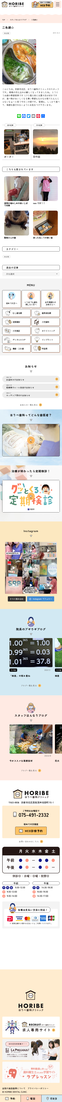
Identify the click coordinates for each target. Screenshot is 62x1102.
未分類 (6, 33)
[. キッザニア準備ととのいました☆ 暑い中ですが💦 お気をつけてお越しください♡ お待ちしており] (13, 568)
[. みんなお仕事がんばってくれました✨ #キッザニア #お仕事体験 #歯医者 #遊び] (48, 550)
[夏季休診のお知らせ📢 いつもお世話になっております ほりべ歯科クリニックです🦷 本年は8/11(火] (48, 568)
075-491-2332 (34, 814)
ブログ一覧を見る (29, 685)
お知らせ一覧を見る (29, 404)
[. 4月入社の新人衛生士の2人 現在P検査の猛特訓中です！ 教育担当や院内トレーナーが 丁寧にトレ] (48, 585)
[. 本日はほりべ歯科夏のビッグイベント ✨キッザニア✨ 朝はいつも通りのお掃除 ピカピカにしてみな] (31, 568)
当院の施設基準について (13, 1088)
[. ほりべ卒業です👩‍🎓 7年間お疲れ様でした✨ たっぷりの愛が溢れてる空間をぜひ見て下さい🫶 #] (13, 550)
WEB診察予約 (34, 831)
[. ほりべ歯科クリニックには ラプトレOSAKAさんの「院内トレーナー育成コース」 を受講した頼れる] (13, 585)
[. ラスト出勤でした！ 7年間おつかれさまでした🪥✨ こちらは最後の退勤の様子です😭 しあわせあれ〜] (31, 550)
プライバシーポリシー (38, 1088)
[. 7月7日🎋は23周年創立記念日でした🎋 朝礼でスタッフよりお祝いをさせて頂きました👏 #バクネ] (31, 585)
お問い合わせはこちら (29, 841)
